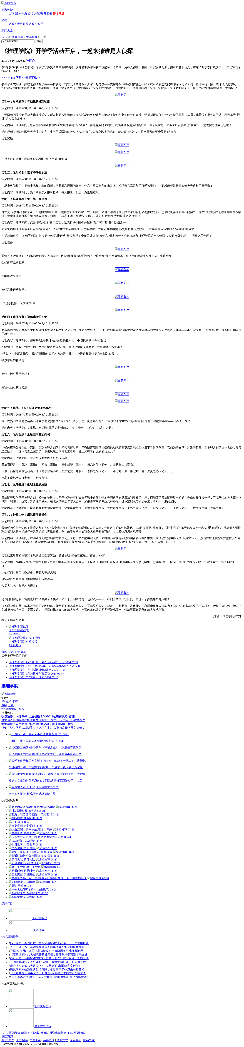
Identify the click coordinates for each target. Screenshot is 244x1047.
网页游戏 (79, 1032)
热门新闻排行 (10, 936)
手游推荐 (32, 37)
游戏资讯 (17, 37)
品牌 (4, 20)
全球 (11, 13)
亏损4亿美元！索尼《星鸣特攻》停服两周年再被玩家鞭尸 (46, 950)
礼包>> (5, 77)
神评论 (30, 60)
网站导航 (89, 1040)
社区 (51, 1032)
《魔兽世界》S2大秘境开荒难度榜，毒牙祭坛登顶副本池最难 (48, 954)
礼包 (23, 651)
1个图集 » (15, 634)
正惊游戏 (28, 23)
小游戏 (43, 1032)
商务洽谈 (48, 1040)
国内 (18, 13)
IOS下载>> (18, 77)
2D (3, 701)
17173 (5, 37)
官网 (4, 651)
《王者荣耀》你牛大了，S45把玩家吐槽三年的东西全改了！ (48, 973)
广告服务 (35, 1040)
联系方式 (62, 1040)
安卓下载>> (32, 77)
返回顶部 (7, 1036)
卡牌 (15, 701)
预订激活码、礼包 (12, 708)
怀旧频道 (58, 13)
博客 (64, 1032)
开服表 (48, 13)
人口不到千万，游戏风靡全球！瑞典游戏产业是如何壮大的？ (48, 947)
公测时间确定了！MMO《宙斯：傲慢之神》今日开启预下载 (48, 962)
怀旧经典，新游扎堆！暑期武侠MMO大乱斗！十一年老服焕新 (49, 943)
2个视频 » (15, 645)
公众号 (39, 23)
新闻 (18, 1032)
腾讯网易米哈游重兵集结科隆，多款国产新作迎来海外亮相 (47, 969)
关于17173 (7, 1040)
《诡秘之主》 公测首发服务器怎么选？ (60, 727)
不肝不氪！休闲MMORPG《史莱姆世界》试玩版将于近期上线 (49, 958)
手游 (24, 13)
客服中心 (75, 1040)
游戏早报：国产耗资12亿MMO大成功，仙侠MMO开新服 (37, 723)
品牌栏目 (7, 903)
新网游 (25, 1032)
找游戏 (34, 1032)
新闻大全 (7, 30)
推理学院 (10, 685)
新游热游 (7, 9)
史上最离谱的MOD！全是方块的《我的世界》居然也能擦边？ (50, 977)
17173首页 (7, 1032)
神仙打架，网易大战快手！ (18, 727)
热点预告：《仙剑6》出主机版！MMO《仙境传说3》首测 (38, 716)
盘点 (31, 13)
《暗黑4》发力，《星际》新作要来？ (61, 720)
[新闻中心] (8, 3)
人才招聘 (22, 1040)
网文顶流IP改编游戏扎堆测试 (19, 720)
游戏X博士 (15, 23)
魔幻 (8, 701)
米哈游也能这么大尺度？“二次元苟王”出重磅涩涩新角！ (45, 965)
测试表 (38, 13)
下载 (17, 651)
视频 (57, 1032)
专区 (11, 651)
